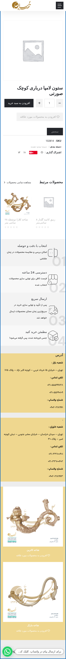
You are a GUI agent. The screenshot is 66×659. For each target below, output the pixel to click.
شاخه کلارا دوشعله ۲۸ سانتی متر (16, 221)
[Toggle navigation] (59, 5)
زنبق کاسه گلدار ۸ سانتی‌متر (45, 221)
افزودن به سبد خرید (19, 103)
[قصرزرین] (21, 5)
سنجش (55, 131)
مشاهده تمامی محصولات (19, 182)
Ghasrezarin (33, 652)
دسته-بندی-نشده (39, 146)
